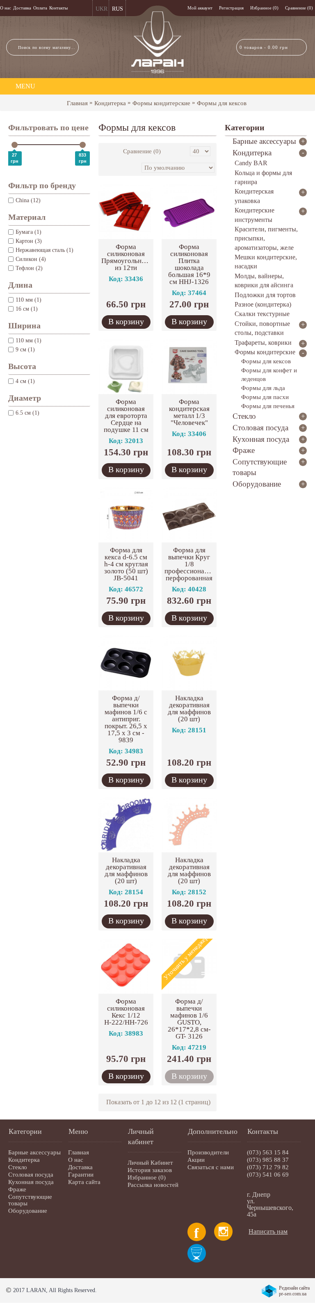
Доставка (80, 1167)
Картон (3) (29, 241)
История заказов (150, 1170)
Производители (208, 1152)
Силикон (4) (31, 259)
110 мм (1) (28, 300)
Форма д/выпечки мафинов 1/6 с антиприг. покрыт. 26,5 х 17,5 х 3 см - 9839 (126, 719)
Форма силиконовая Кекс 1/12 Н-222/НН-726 (126, 1011)
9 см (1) (25, 349)
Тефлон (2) (29, 268)
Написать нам (268, 1231)
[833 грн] (83, 145)
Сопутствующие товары (30, 1200)
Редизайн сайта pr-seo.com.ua (294, 1291)
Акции (196, 1159)
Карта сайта (84, 1182)
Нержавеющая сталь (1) (44, 250)
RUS (117, 9)
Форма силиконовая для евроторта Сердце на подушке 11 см (126, 416)
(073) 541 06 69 (268, 1174)
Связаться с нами (210, 1167)
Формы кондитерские (161, 103)
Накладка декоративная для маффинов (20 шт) (189, 708)
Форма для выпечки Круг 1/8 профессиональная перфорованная (190, 564)
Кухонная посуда (31, 1182)
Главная (77, 103)
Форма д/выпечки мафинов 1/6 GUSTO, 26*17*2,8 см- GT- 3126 (189, 1018)
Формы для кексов (222, 103)
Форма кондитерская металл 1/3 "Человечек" (189, 412)
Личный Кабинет (150, 1162)
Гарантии (81, 1174)
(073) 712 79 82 (268, 1167)
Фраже (17, 1189)
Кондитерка (110, 103)
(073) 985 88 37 (268, 1159)
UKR (101, 9)
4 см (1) (25, 381)
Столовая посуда (30, 1174)
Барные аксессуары (34, 1152)
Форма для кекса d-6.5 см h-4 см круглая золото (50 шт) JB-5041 (126, 564)
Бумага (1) (28, 232)
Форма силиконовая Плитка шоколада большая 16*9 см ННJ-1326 (189, 264)
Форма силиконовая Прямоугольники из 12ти (126, 257)
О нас (75, 1159)
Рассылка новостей (153, 1185)
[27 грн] (14, 145)
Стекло (17, 1167)
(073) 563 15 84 (268, 1152)
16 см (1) (27, 309)
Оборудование (27, 1210)
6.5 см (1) (27, 413)
